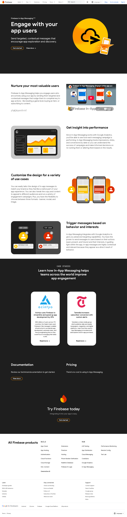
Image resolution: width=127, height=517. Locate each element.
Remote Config (106, 450)
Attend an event (48, 496)
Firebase (39, 506)
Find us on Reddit (48, 488)
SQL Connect (45, 467)
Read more (45, 341)
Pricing (45, 2)
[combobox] (75, 2)
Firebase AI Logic (66, 467)
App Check (44, 446)
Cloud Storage (45, 463)
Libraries (4, 494)
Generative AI (45, 471)
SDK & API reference (7, 488)
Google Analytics (87, 463)
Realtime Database (67, 463)
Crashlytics (85, 459)
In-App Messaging (87, 467)
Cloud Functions (46, 459)
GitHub (4, 496)
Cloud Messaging (87, 454)
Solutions (37, 2)
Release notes (89, 494)
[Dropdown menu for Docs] (55, 2)
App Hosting (45, 450)
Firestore (64, 450)
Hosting (63, 454)
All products (64, 506)
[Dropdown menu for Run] (30, 2)
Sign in (123, 2)
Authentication (45, 454)
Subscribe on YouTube (50, 494)
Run (27, 2)
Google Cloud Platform (51, 506)
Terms (3, 513)
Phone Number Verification (69, 459)
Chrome (31, 506)
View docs (31, 48)
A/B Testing (85, 446)
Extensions (64, 446)
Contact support (89, 485)
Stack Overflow (89, 488)
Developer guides (7, 485)
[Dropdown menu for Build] (23, 2)
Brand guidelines (90, 496)
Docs (51, 2)
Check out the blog (49, 485)
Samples (4, 491)
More (60, 2)
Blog (106, 2)
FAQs (86, 499)
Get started (17, 48)
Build (19, 2)
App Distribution (87, 450)
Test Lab (103, 454)
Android (24, 506)
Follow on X (47, 491)
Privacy (9, 513)
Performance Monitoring (109, 446)
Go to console (114, 2)
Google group (89, 491)
